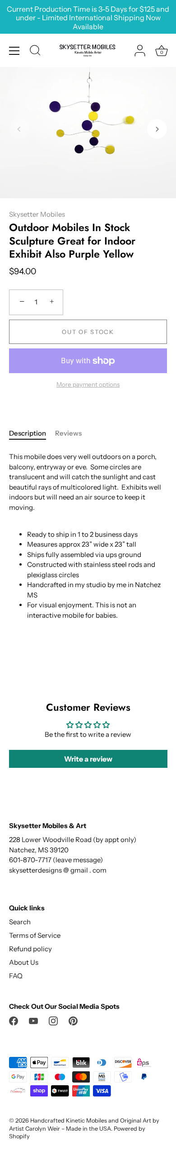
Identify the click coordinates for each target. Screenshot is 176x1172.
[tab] (32, 433)
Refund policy (30, 949)
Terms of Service (34, 935)
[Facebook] (13, 1020)
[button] (19, 129)
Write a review (88, 758)
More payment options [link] (88, 384)
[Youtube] (33, 1020)
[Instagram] (53, 1020)
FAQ (16, 975)
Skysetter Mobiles (37, 214)
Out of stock (88, 331)
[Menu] (14, 51)
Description (27, 433)
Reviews (68, 433)
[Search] (35, 52)
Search (20, 922)
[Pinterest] (73, 1020)
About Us (23, 962)
